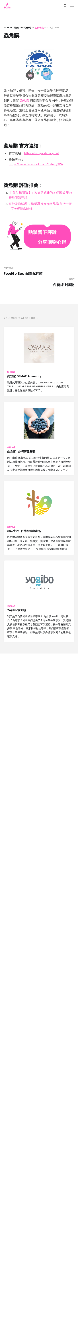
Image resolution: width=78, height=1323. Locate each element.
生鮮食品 (39, 27)
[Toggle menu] (72, 5)
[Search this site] (65, 5)
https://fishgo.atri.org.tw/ (41, 153)
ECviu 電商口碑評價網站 (19, 27)
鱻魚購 (24, 100)
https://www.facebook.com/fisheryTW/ (36, 164)
